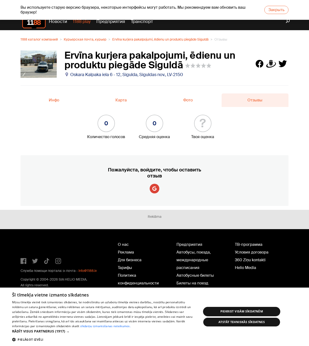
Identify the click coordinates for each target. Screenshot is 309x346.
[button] (104, 331)
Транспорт (142, 21)
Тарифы (125, 267)
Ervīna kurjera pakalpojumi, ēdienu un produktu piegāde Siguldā (160, 39)
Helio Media (245, 267)
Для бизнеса (129, 259)
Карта (121, 100)
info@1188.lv (87, 270)
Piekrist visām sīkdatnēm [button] (241, 311)
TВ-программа (248, 244)
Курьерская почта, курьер (85, 39)
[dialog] (154, 317)
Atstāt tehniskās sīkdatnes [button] (241, 322)
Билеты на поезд (192, 283)
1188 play (82, 21)
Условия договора (251, 252)
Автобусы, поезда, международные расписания (193, 260)
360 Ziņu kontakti (250, 259)
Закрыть (276, 9)
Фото (188, 100)
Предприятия (110, 21)
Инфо (54, 100)
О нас (123, 244)
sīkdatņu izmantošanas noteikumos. (105, 326)
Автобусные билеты (195, 275)
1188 (30, 245)
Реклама (126, 252)
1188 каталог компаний (39, 39)
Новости (58, 21)
